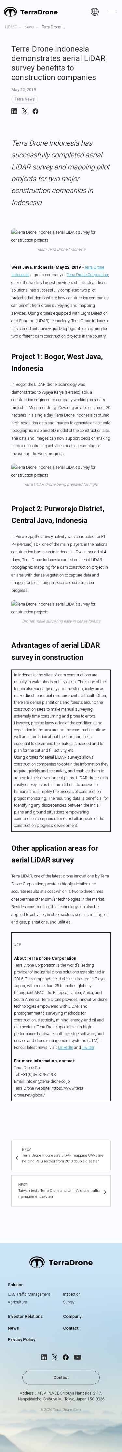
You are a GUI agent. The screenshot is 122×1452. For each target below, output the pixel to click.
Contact (70, 1328)
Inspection (72, 1294)
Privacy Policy (21, 1339)
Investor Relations (25, 1316)
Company (72, 1316)
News (13, 1328)
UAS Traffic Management (29, 1294)
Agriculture (17, 1302)
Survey (69, 1302)
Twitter (88, 1047)
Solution (15, 1284)
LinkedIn (65, 1047)
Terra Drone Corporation (87, 274)
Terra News (25, 99)
